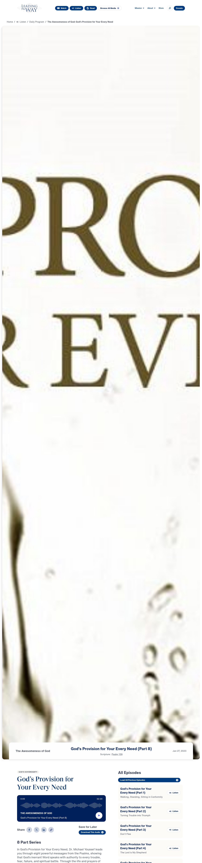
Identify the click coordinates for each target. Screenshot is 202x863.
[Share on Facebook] (29, 830)
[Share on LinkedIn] (44, 830)
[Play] (99, 815)
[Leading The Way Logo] (29, 8)
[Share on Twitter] (36, 830)
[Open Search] (170, 8)
